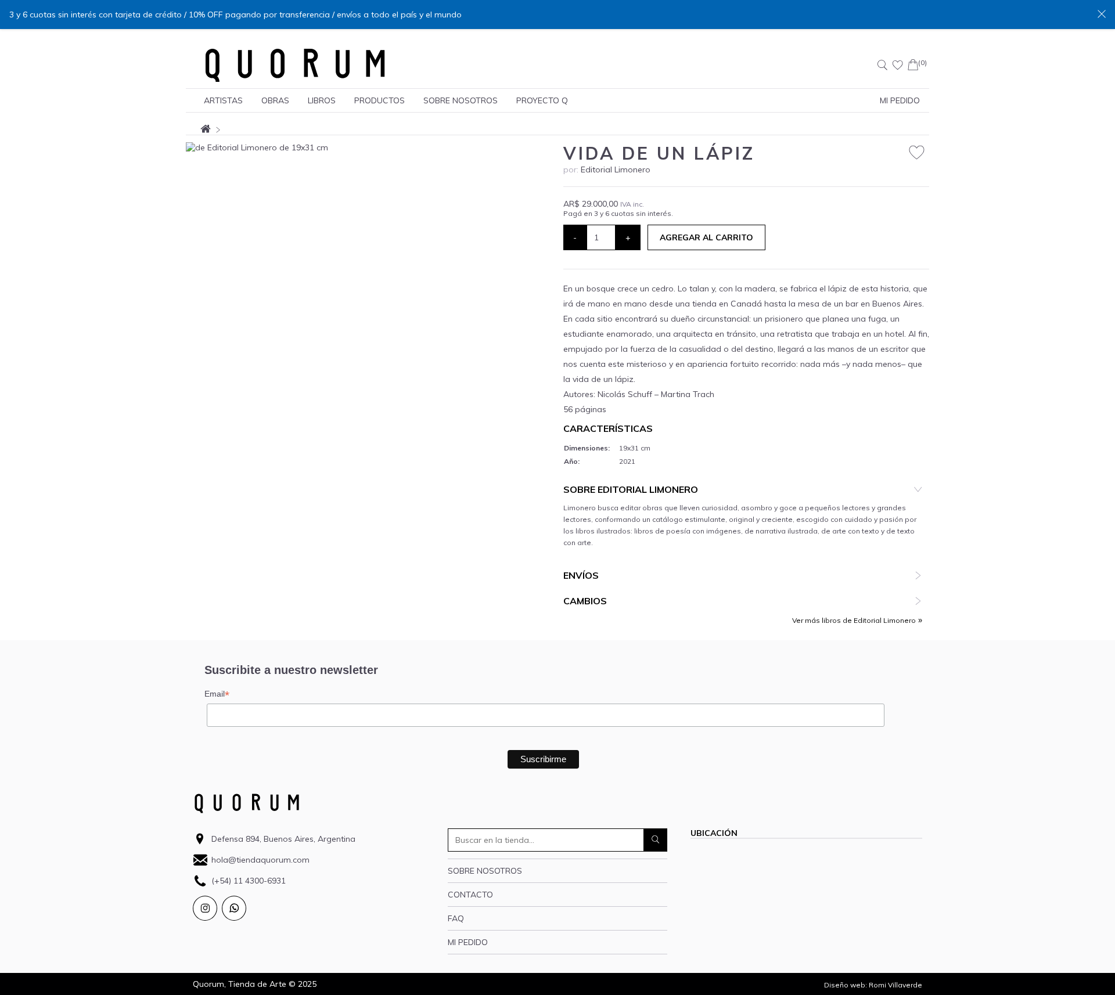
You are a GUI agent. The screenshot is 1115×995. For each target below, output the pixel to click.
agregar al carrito (706, 237)
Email (216, 694)
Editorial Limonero (615, 169)
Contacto (470, 894)
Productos (379, 100)
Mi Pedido (900, 100)
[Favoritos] (898, 65)
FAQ (456, 918)
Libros (322, 100)
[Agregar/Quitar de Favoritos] (917, 153)
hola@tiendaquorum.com (260, 860)
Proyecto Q (542, 100)
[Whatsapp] (234, 908)
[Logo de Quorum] (295, 65)
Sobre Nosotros (460, 100)
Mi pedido (468, 942)
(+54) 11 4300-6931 (248, 880)
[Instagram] (205, 908)
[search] (655, 840)
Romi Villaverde (895, 984)
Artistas (223, 100)
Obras (275, 100)
